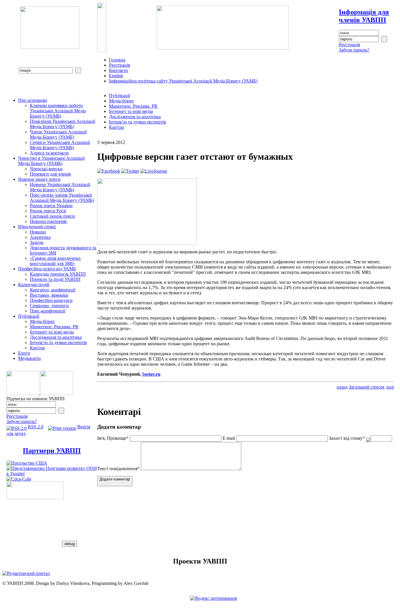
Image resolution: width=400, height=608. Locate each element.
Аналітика (40, 237)
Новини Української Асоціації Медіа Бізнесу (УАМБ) (60, 187)
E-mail (229, 438)
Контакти (118, 70)
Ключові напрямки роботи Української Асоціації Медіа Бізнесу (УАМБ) (58, 110)
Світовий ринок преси (52, 216)
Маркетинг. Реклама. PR (54, 326)
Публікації (28, 316)
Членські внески (46, 168)
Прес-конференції (47, 310)
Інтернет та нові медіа (52, 331)
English (116, 75)
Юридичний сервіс (37, 226)
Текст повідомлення (118, 468)
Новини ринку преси (39, 179)
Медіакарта (29, 358)
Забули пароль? (354, 49)
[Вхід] (384, 39)
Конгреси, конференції (52, 289)
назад (342, 386)
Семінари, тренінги (49, 305)
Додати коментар (115, 479)
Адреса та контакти (49, 152)
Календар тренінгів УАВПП (58, 274)
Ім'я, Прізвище (113, 438)
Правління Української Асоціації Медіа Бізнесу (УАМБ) (62, 124)
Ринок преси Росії (48, 210)
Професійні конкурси (51, 300)
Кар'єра (37, 347)
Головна (117, 59)
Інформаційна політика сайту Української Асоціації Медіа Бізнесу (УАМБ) (183, 80)
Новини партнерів (48, 221)
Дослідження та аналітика (56, 337)
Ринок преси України (51, 205)
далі (390, 386)
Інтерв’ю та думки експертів (58, 342)
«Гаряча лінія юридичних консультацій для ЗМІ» (55, 261)
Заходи (37, 242)
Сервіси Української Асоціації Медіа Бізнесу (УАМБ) (60, 145)
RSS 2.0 (35, 426)
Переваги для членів (50, 173)
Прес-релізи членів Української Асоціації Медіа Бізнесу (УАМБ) (62, 198)
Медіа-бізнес (42, 321)
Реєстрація (349, 44)
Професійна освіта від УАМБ (47, 268)
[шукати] (78, 70)
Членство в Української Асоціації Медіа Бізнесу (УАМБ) (51, 161)
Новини (38, 231)
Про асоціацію (32, 100)
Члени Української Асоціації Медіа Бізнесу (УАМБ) (58, 134)
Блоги (24, 353)
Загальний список (367, 386)
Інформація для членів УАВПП (364, 16)
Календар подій (33, 284)
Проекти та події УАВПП (55, 279)
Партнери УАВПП (52, 450)
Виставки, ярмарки (49, 295)
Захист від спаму (347, 438)
